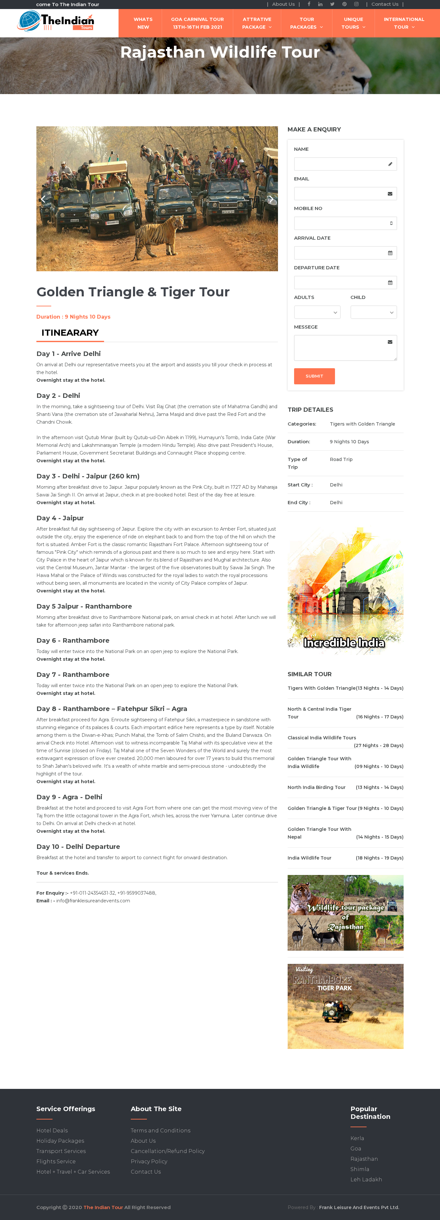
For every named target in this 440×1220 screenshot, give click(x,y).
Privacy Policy (149, 1161)
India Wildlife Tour (309, 858)
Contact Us (146, 1172)
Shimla (359, 1169)
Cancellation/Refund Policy (168, 1151)
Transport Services (61, 1151)
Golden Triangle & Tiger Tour (322, 808)
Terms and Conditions (160, 1131)
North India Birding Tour (317, 787)
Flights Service (56, 1161)
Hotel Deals (52, 1131)
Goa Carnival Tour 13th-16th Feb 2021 (197, 23)
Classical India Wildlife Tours (322, 738)
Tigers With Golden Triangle (322, 688)
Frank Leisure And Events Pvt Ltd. (359, 1207)
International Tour (404, 23)
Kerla (357, 1138)
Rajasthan (364, 1159)
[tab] (70, 333)
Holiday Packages (60, 1141)
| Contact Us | (385, 4)
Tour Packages (303, 23)
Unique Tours (352, 23)
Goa (355, 1149)
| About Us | (283, 4)
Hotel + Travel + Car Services (73, 1172)
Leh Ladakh (366, 1180)
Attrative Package (256, 23)
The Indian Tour (103, 1207)
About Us (143, 1141)
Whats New (143, 23)
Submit (314, 376)
